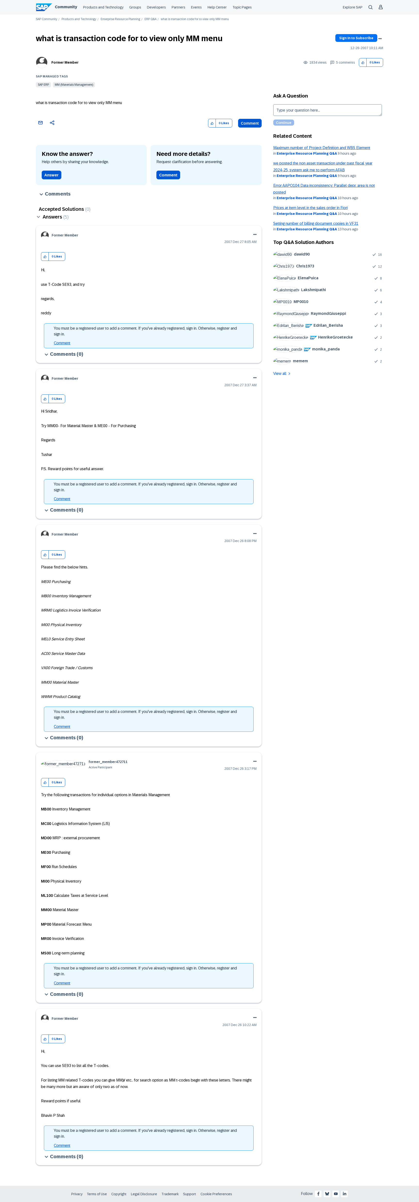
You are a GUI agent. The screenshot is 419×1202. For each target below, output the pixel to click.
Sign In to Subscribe (356, 38)
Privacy (76, 1194)
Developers (156, 7)
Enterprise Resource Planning (120, 19)
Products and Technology (103, 7)
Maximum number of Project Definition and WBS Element (321, 148)
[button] (363, 62)
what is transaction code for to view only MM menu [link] (195, 19)
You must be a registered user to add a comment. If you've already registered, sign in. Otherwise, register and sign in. (145, 331)
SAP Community (46, 19)
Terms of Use (97, 1194)
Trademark (170, 1194)
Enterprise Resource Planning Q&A (307, 153)
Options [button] (380, 39)
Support (189, 1194)
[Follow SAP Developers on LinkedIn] (344, 1194)
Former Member (65, 62)
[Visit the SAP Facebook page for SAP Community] (318, 1194)
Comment (250, 123)
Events (196, 7)
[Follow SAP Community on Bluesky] (327, 1194)
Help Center (217, 7)
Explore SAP (353, 7)
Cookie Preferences (216, 1194)
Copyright (119, 1194)
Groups (135, 7)
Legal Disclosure (144, 1194)
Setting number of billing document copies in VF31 (315, 223)
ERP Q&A (150, 19)
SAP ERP (43, 84)
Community (66, 7)
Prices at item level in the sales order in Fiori (310, 208)
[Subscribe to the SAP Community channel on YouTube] (336, 1194)
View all (279, 373)
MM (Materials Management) (74, 84)
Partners (178, 7)
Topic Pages (242, 7)
